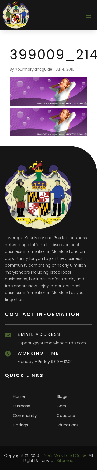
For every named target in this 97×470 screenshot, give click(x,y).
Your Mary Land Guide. (66, 455)
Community (25, 415)
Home (19, 396)
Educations (68, 425)
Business (21, 406)
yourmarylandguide (33, 69)
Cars (61, 406)
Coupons (66, 415)
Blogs (62, 396)
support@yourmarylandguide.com (52, 342)
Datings (20, 425)
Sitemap (65, 460)
